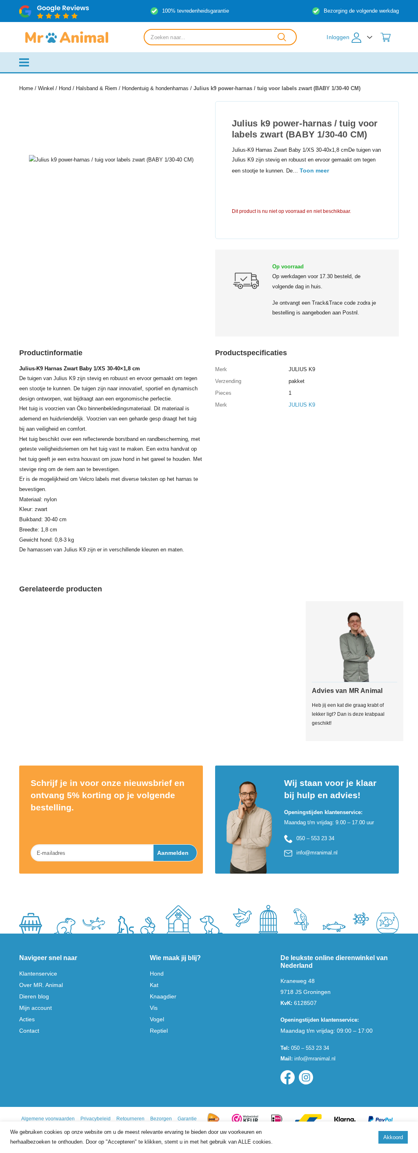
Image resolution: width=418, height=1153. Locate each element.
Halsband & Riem (96, 88)
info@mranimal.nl (317, 853)
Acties (27, 1019)
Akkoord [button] (393, 1137)
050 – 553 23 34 (315, 838)
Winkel (46, 88)
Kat (154, 985)
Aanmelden (173, 853)
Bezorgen (161, 1119)
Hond (65, 88)
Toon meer (314, 170)
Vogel (157, 1019)
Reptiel (159, 1030)
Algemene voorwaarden (48, 1119)
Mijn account (35, 1008)
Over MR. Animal (41, 985)
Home (26, 88)
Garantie (187, 1119)
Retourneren (130, 1119)
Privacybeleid (95, 1119)
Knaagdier (163, 996)
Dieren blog (34, 996)
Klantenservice (38, 973)
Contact (29, 1030)
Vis (154, 1008)
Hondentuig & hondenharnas (155, 88)
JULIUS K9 (302, 405)
